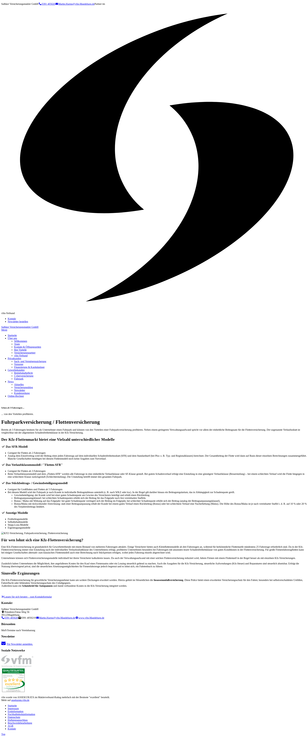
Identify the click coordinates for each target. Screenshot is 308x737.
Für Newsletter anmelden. (20, 644)
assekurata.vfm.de (20, 700)
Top (3, 734)
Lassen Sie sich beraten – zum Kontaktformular (28, 596)
